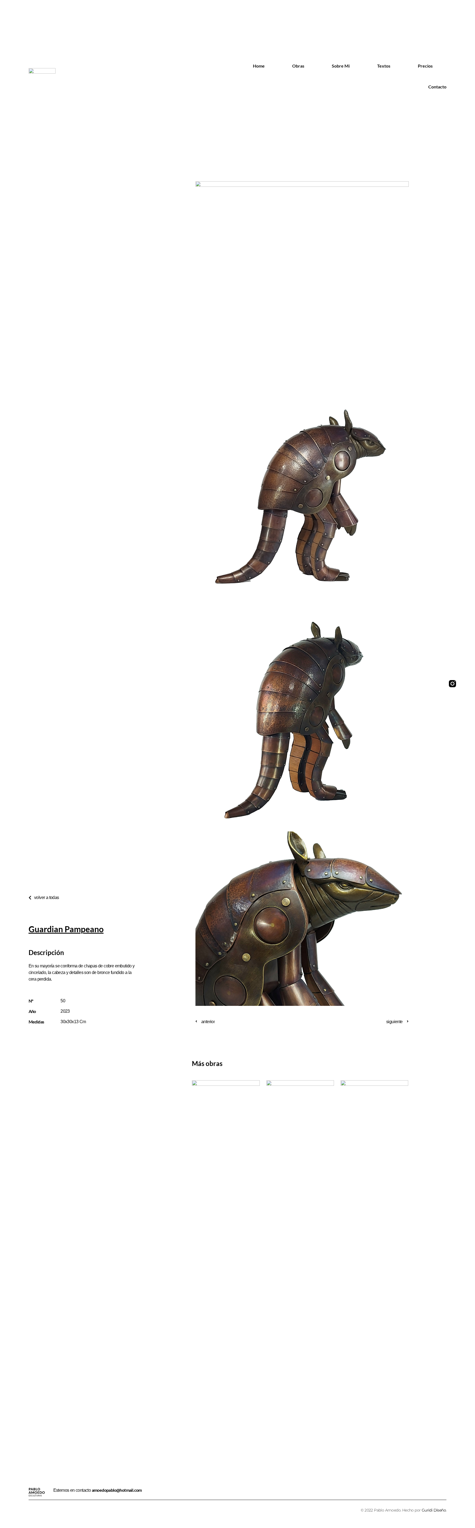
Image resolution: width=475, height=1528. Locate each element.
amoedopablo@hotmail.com (117, 1490)
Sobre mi (341, 65)
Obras (298, 65)
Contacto (437, 86)
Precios (425, 65)
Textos (383, 65)
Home (259, 65)
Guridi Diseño (434, 1510)
